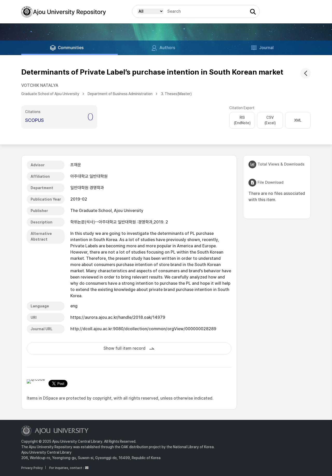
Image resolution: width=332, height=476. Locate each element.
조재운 (75, 164)
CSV (270, 120)
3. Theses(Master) (176, 94)
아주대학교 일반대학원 (89, 176)
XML (297, 120)
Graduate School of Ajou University (50, 94)
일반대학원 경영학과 (87, 187)
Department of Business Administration (120, 94)
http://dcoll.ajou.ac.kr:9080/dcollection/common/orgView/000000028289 (143, 328)
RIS (242, 120)
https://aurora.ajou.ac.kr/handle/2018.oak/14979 (117, 317)
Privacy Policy (32, 468)
